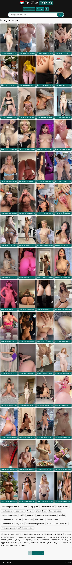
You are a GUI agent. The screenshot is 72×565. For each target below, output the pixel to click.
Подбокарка (7, 511)
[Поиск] (60, 15)
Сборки (30, 511)
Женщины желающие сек (57, 524)
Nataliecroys (19, 511)
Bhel (37, 511)
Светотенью (7, 524)
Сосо (25, 507)
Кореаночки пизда (9, 515)
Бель (44, 511)
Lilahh (22, 515)
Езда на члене (52, 519)
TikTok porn (6, 562)
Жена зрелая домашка (35, 524)
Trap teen (19, 524)
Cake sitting (28, 519)
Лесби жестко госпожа (46, 515)
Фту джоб (34, 507)
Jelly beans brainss (25, 528)
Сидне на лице (62, 507)
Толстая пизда (55, 511)
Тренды (40, 9)
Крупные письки (47, 507)
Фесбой (62, 515)
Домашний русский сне (11, 519)
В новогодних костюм (11, 507)
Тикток (38, 3)
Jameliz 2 (30, 515)
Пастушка (39, 519)
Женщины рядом (8, 528)
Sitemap (68, 562)
